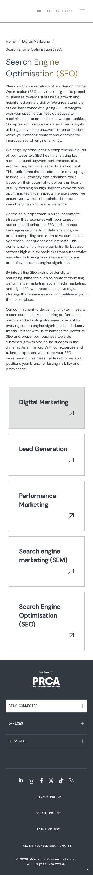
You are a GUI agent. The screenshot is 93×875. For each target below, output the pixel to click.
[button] (46, 706)
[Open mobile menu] (82, 11)
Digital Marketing (36, 41)
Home (11, 41)
